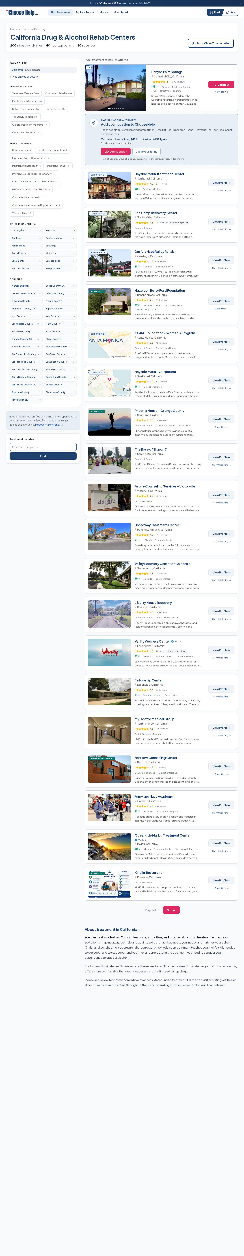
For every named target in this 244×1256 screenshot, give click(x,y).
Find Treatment (60, 12)
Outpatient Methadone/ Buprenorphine (36, 205)
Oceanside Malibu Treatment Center (163, 835)
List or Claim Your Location (213, 43)
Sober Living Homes (25, 108)
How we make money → (49, 424)
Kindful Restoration (149, 872)
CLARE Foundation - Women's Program (165, 333)
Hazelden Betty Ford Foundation (160, 290)
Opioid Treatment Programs (29, 124)
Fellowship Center (149, 680)
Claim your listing (146, 151)
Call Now (223, 84)
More (103, 12)
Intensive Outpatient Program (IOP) (34, 173)
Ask (232, 12)
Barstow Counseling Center (156, 757)
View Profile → (221, 182)
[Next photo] (142, 88)
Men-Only (49, 181)
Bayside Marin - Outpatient (155, 372)
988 (115, 3)
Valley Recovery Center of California (162, 563)
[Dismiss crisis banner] (240, 3)
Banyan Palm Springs (167, 72)
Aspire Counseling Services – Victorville (165, 486)
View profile (221, 91)
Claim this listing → (221, 190)
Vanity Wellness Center (152, 641)
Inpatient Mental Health (26, 165)
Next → (171, 910)
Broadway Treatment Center (157, 525)
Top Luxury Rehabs (25, 116)
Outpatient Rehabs (58, 93)
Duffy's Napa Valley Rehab (154, 251)
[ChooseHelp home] (22, 12)
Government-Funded (103, 758)
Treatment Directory (33, 29)
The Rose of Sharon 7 (151, 449)
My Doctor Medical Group (154, 719)
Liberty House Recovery (153, 602)
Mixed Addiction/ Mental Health (31, 189)
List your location (116, 151)
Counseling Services (25, 132)
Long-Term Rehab (24, 181)
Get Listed (121, 12)
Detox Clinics (55, 108)
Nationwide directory (25, 76)
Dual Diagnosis (21, 150)
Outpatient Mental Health (28, 197)
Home (14, 29)
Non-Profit (98, 291)
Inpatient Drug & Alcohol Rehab (30, 158)
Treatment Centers (25, 93)
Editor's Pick (99, 175)
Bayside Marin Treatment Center (159, 174)
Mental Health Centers (27, 101)
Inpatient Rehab (58, 165)
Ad (89, 67)
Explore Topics (84, 12)
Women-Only (21, 213)
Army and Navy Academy (154, 796)
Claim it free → (221, 308)
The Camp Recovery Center (156, 213)
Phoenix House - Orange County (159, 410)
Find (217, 12)
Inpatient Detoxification (52, 150)
